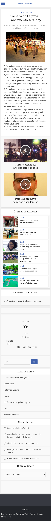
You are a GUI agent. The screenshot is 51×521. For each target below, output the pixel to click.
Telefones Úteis (22, 514)
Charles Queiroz (14, 443)
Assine (32, 514)
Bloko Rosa (9, 383)
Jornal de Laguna (8, 514)
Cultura (22, 12)
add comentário (21, 28)
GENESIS (25, 510)
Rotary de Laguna (11, 390)
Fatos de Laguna (24, 437)
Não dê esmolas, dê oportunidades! (28, 233)
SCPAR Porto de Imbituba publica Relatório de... (30, 281)
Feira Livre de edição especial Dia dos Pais (28, 269)
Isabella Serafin (13, 458)
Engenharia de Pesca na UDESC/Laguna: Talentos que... (30, 246)
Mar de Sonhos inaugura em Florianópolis (29, 221)
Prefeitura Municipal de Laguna (17, 402)
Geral (29, 12)
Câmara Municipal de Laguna (16, 377)
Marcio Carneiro (40, 25)
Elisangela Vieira (14, 449)
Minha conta (6, 517)
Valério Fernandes (31, 458)
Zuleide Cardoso (31, 443)
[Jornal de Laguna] (25, 3)
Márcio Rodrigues (11, 414)
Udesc (6, 396)
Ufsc (6, 408)
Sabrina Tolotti (22, 428)
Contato (39, 514)
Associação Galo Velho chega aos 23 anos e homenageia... (29, 258)
